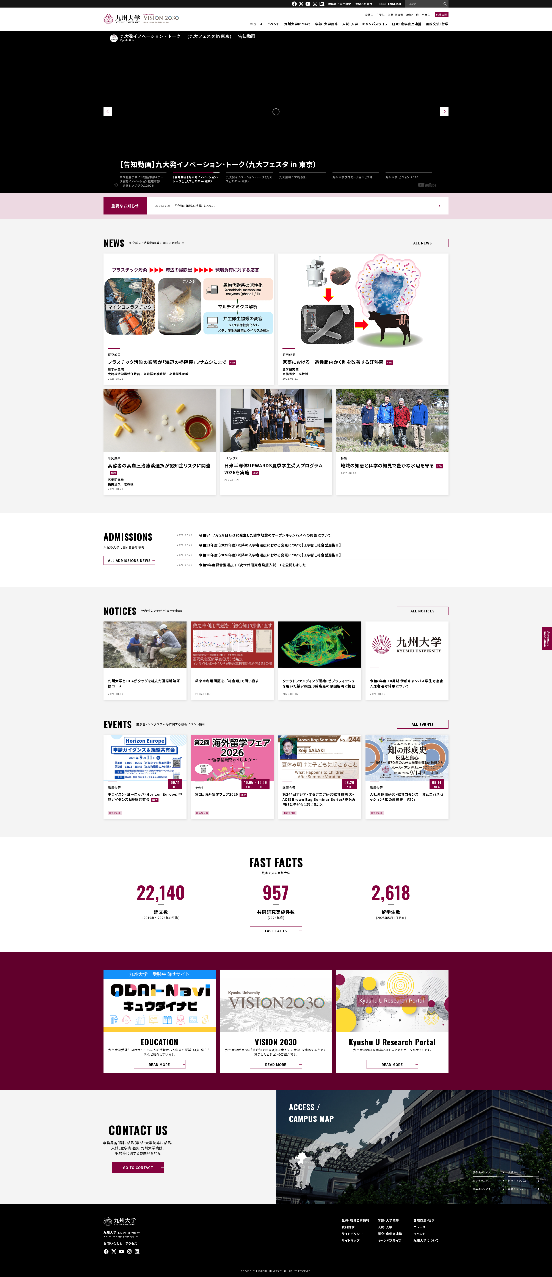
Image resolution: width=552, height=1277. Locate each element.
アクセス (131, 1243)
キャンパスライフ (375, 24)
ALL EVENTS (423, 724)
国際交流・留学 (437, 24)
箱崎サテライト (517, 1189)
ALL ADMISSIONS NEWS (129, 560)
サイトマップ (350, 1240)
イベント (273, 24)
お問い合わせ (113, 1243)
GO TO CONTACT (138, 1167)
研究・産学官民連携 (407, 24)
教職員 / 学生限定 (339, 4)
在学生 (380, 14)
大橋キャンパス (517, 1172)
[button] (444, 111)
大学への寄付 (363, 4)
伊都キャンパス (482, 1172)
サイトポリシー (352, 1234)
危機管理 (441, 14)
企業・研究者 (395, 14)
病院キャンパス (482, 1180)
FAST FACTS (276, 930)
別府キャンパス (517, 1180)
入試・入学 (350, 24)
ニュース (256, 24)
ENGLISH (394, 4)
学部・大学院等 (326, 24)
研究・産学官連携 (390, 1234)
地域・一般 (412, 14)
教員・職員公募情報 (355, 1220)
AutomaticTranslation (546, 638)
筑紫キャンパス (482, 1189)
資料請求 (348, 1227)
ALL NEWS (422, 243)
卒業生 (426, 14)
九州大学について (297, 24)
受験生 (369, 14)
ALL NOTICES (423, 610)
